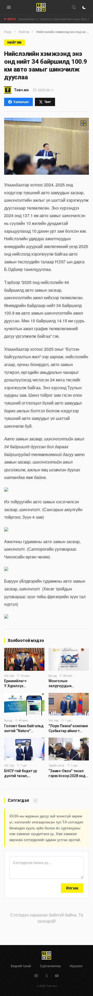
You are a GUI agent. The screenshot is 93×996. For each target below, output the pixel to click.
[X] (46, 975)
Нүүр (7, 32)
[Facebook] (36, 975)
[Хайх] (74, 7)
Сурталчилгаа (50, 966)
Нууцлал (76, 966)
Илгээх (72, 888)
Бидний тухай (21, 966)
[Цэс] (8, 7)
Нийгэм (24, 32)
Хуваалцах (21, 102)
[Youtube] (56, 975)
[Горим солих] (84, 7)
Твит (47, 102)
